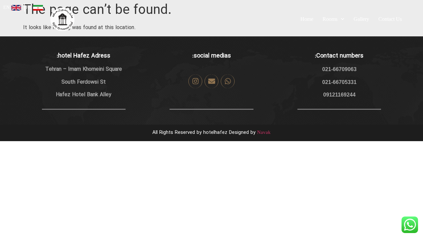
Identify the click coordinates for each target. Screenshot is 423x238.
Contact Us (390, 19)
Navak (264, 132)
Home (306, 19)
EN (6, 7)
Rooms (330, 19)
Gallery (361, 19)
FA (28, 7)
